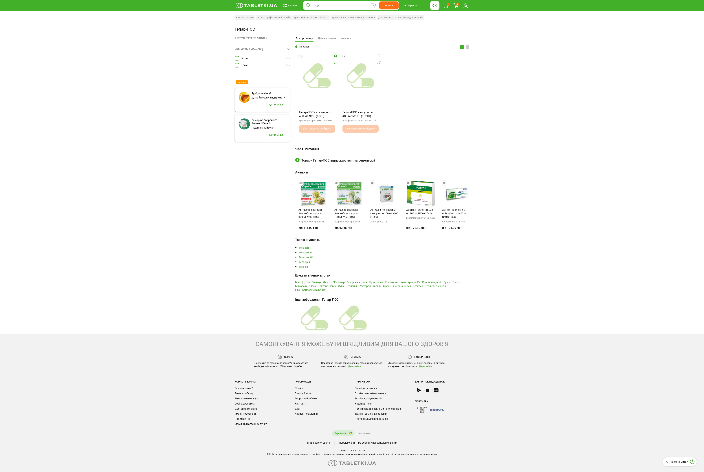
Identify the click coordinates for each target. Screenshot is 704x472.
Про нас (299, 388)
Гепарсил (304, 247)
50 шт (244, 58)
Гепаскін (304, 266)
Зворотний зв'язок (306, 398)
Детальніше (354, 366)
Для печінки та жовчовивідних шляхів (353, 17)
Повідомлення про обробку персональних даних (368, 442)
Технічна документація (368, 398)
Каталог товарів (245, 17)
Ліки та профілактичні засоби (273, 17)
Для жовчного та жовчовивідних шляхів (400, 17)
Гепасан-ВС (306, 252)
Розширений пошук (246, 398)
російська (364, 433)
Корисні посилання (306, 413)
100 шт (245, 65)
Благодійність (303, 393)
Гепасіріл (304, 262)
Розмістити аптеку (366, 388)
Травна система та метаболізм (311, 17)
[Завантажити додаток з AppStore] (427, 390)
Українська (341, 433)
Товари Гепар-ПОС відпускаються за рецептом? (338, 160)
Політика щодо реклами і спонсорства (378, 408)
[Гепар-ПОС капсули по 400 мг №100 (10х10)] (360, 76)
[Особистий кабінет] (465, 5)
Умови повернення (246, 413)
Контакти (300, 403)
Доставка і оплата (246, 408)
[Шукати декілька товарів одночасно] (373, 5)
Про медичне (242, 418)
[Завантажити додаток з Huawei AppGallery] (436, 390)
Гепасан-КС (306, 257)
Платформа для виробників (371, 418)
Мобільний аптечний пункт (251, 423)
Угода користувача (318, 442)
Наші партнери (363, 403)
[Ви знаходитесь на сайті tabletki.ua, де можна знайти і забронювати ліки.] (256, 5)
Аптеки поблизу (244, 393)
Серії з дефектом (244, 403)
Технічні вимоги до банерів (371, 413)
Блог (297, 408)
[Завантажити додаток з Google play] (418, 390)
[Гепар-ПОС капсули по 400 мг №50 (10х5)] (317, 76)
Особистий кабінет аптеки (370, 393)
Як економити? (244, 388)
